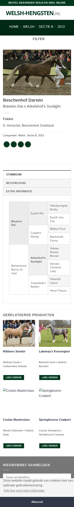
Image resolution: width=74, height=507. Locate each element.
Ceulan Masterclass (16, 419)
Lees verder (14, 377)
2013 (61, 26)
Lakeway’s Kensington (54, 351)
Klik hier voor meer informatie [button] (24, 490)
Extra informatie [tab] (19, 191)
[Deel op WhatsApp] (6, 144)
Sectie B (46, 26)
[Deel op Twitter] (21, 144)
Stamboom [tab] (14, 174)
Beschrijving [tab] (16, 183)
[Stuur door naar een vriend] (28, 144)
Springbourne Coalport (55, 419)
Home (14, 26)
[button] (37, 39)
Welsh (29, 26)
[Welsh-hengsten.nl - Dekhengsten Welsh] (33, 13)
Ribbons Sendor (14, 351)
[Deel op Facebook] (13, 144)
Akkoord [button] (37, 501)
